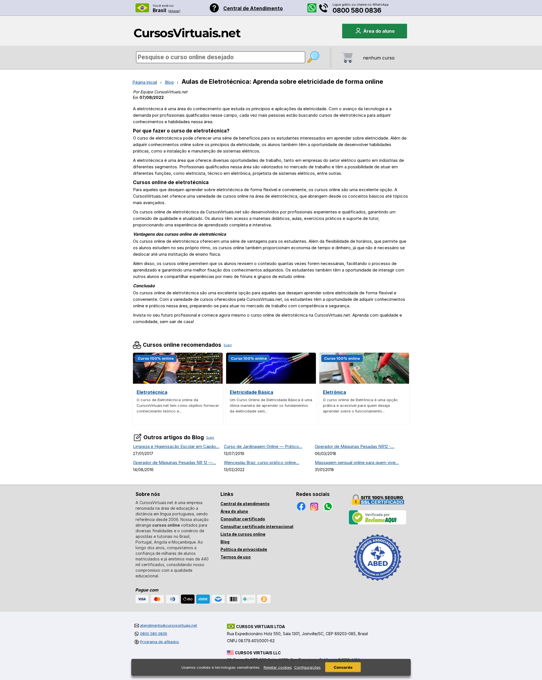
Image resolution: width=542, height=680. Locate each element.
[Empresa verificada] (377, 523)
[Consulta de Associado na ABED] (378, 583)
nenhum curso (379, 58)
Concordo (343, 667)
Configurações (307, 667)
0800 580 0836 (357, 10)
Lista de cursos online (242, 534)
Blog (169, 82)
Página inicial (144, 82)
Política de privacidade (243, 549)
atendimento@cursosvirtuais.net (168, 625)
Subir (228, 345)
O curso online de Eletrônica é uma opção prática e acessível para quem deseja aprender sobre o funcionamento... (360, 405)
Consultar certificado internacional (256, 526)
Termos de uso (235, 557)
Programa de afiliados (159, 641)
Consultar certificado (242, 518)
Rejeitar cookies (278, 667)
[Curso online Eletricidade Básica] (271, 382)
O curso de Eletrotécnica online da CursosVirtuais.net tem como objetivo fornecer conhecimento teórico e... (178, 405)
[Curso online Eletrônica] (364, 382)
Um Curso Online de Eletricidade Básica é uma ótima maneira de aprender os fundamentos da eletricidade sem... (271, 405)
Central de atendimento (245, 503)
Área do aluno (234, 511)
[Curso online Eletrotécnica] (178, 382)
